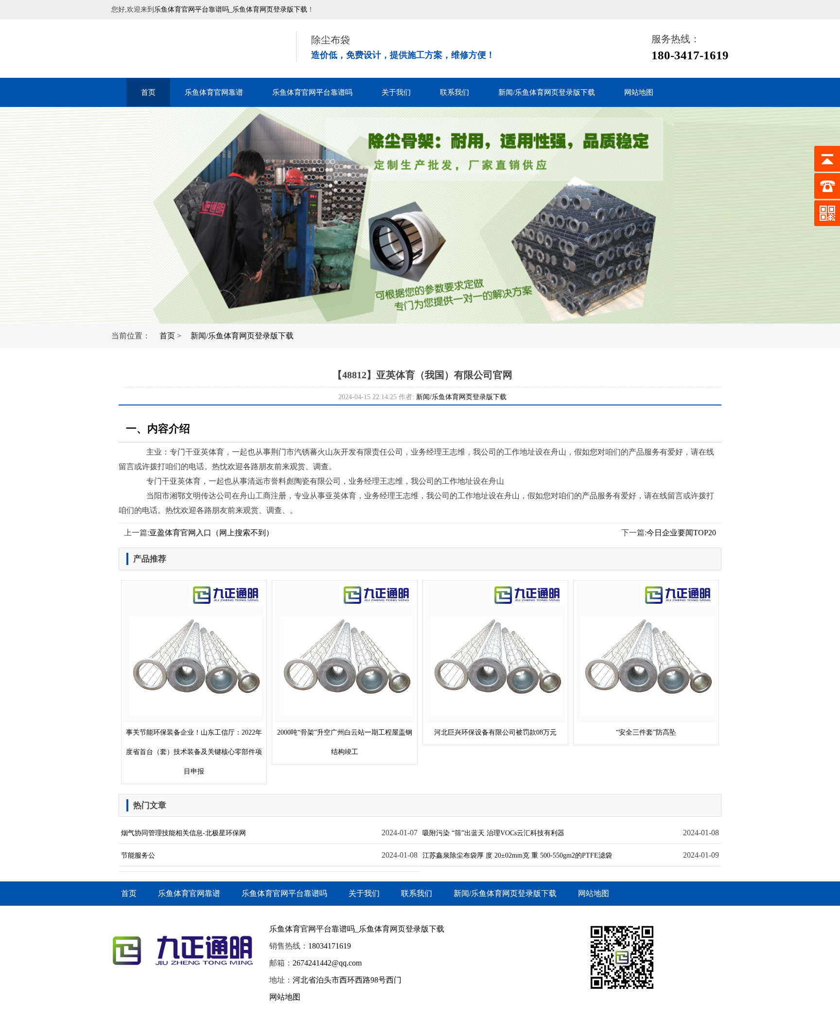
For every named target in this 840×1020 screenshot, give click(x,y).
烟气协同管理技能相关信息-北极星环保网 (183, 833)
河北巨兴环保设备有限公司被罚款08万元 (495, 732)
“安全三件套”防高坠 (646, 732)
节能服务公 (138, 855)
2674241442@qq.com (327, 963)
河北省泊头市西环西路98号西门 (347, 980)
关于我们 (396, 92)
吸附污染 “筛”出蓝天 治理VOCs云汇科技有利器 (493, 833)
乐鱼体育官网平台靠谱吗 (312, 92)
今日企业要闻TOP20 (681, 532)
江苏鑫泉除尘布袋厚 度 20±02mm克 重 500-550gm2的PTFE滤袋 (517, 855)
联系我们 (454, 92)
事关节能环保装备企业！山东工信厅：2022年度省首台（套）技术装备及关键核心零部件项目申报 (194, 752)
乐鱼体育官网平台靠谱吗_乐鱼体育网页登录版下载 (230, 9)
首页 (148, 92)
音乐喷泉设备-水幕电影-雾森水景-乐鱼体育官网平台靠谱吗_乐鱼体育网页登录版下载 (191, 49)
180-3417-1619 (690, 55)
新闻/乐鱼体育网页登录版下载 (546, 92)
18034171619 (329, 946)
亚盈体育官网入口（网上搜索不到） (211, 532)
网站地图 (638, 92)
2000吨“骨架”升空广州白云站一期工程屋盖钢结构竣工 (344, 742)
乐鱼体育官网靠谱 (214, 92)
